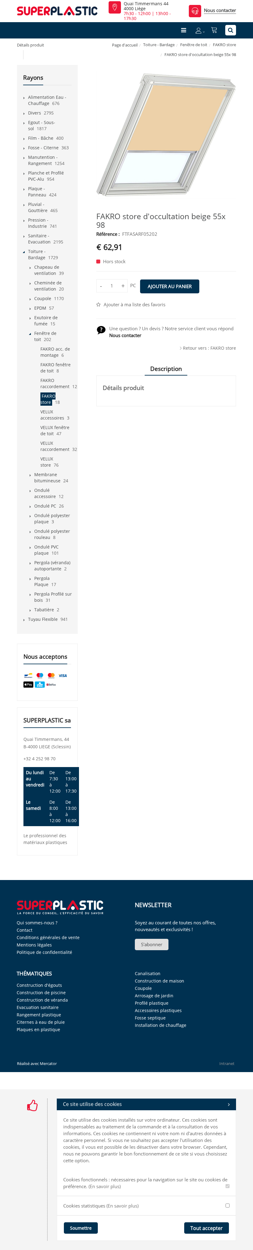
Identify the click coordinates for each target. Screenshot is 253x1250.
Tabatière (44, 610)
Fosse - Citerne (43, 148)
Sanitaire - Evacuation (39, 239)
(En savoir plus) (105, 1186)
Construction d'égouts (39, 985)
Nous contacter (220, 10)
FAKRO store (224, 44)
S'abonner (151, 944)
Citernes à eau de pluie (41, 1022)
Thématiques (34, 973)
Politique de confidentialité (44, 952)
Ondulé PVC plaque (46, 550)
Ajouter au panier (170, 286)
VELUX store (46, 462)
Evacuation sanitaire (38, 1007)
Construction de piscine (41, 992)
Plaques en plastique (38, 1029)
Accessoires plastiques (158, 1010)
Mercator (48, 1063)
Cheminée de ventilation (48, 286)
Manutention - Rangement (43, 160)
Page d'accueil (125, 45)
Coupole (42, 298)
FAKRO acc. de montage (55, 352)
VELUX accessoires (52, 415)
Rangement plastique (39, 1015)
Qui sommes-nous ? (37, 923)
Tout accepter (206, 1228)
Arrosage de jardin (154, 996)
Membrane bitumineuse (47, 478)
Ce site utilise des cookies (92, 1104)
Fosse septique (150, 1018)
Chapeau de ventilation (46, 270)
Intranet (226, 1063)
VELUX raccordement (54, 446)
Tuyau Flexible (43, 619)
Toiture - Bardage (159, 44)
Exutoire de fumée (46, 321)
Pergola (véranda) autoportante (52, 566)
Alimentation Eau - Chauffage (47, 100)
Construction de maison (159, 981)
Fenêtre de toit (193, 44)
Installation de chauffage (160, 1025)
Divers (34, 113)
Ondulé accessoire (45, 493)
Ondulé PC (45, 506)
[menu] (183, 30)
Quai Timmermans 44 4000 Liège (146, 6)
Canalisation (147, 973)
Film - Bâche (40, 138)
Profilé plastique (151, 1003)
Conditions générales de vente (48, 937)
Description (166, 369)
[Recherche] (230, 30)
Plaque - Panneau (37, 192)
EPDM (40, 308)
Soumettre (81, 1228)
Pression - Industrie (38, 223)
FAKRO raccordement (54, 383)
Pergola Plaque (42, 581)
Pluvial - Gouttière (38, 207)
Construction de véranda (42, 1000)
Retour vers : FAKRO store (209, 348)
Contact (24, 930)
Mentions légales (34, 945)
